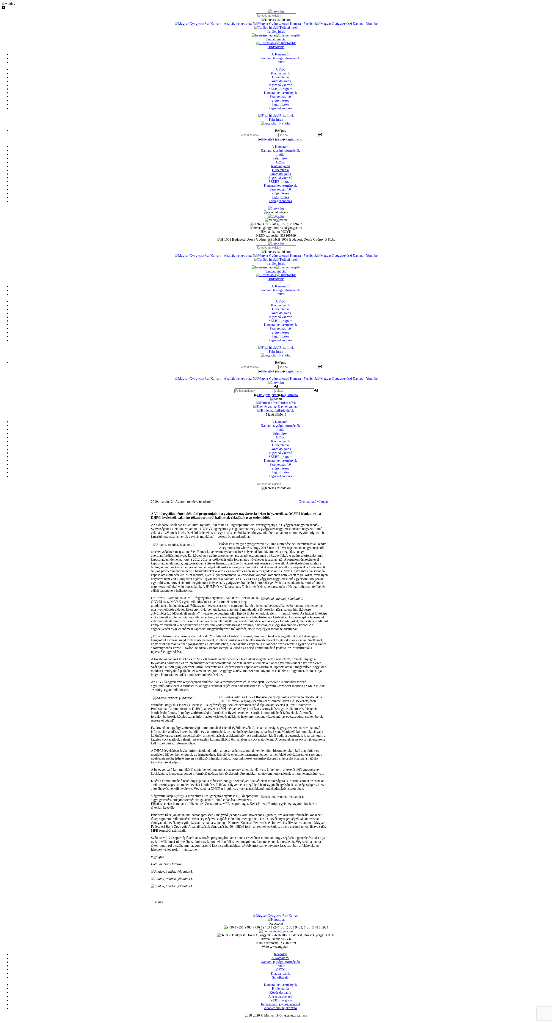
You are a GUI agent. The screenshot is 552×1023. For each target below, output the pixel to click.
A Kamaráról (280, 146)
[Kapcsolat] (276, 919)
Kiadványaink (280, 166)
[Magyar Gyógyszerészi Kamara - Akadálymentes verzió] (214, 23)
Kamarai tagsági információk (280, 150)
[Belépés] (320, 135)
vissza (159, 902)
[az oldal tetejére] (276, 212)
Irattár (280, 154)
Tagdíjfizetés (280, 197)
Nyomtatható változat (313, 501)
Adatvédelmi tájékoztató (280, 1008)
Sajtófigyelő (280, 977)
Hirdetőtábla (280, 170)
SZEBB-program (280, 181)
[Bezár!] (276, 7)
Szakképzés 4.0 (280, 189)
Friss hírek (280, 158)
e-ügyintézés (280, 193)
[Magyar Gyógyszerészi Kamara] (276, 915)
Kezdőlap (280, 954)
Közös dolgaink (280, 174)
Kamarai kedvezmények (280, 185)
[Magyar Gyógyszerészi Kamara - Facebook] (285, 23)
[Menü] (276, 220)
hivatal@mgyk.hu (280, 931)
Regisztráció (293, 139)
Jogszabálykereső (280, 178)
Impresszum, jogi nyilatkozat (280, 1004)
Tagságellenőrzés (280, 201)
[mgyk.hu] (276, 11)
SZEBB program (280, 1000)
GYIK (280, 162)
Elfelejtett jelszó (272, 139)
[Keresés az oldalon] (276, 20)
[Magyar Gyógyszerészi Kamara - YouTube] (347, 23)
